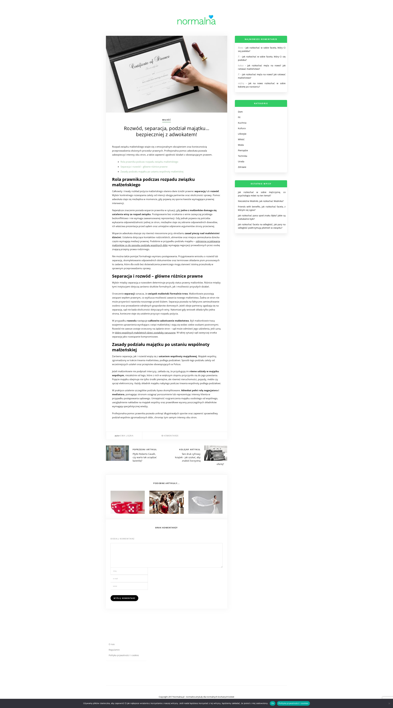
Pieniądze (243, 150)
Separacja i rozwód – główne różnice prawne (144, 166)
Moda (241, 144)
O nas (112, 644)
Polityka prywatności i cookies (124, 655)
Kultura (242, 128)
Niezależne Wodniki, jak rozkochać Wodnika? (261, 201)
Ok (272, 703)
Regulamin (114, 649)
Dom (240, 111)
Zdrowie (242, 167)
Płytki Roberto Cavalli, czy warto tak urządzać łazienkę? (145, 457)
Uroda (241, 161)
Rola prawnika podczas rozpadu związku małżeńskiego (149, 161)
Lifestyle (242, 133)
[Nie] (389, 703)
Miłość (166, 120)
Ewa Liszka (126, 435)
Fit (239, 117)
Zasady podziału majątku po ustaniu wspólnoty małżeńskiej (152, 171)
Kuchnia (242, 122)
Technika (242, 155)
